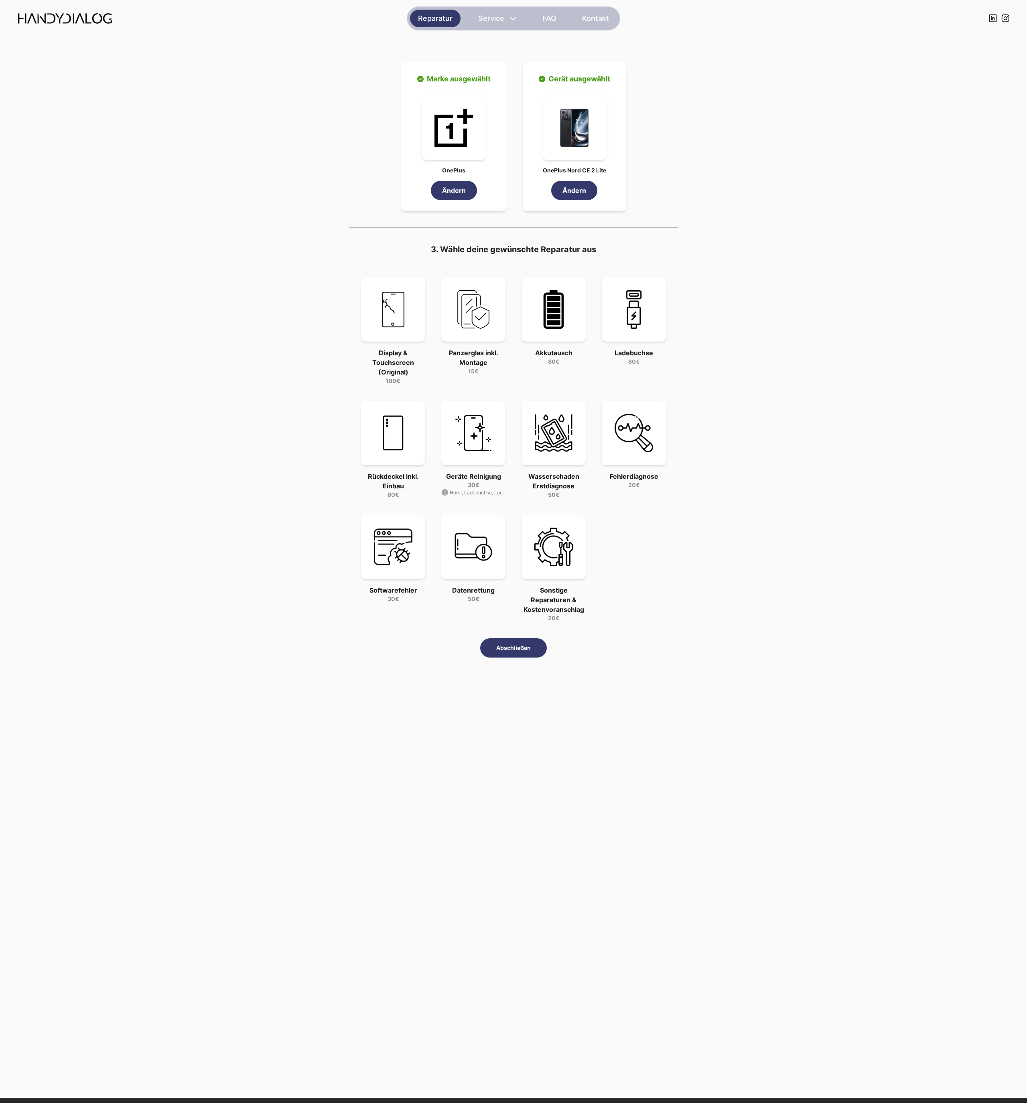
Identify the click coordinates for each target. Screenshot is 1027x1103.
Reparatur (435, 18)
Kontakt (595, 18)
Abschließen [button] (513, 647)
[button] (454, 128)
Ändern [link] (454, 190)
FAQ (549, 18)
